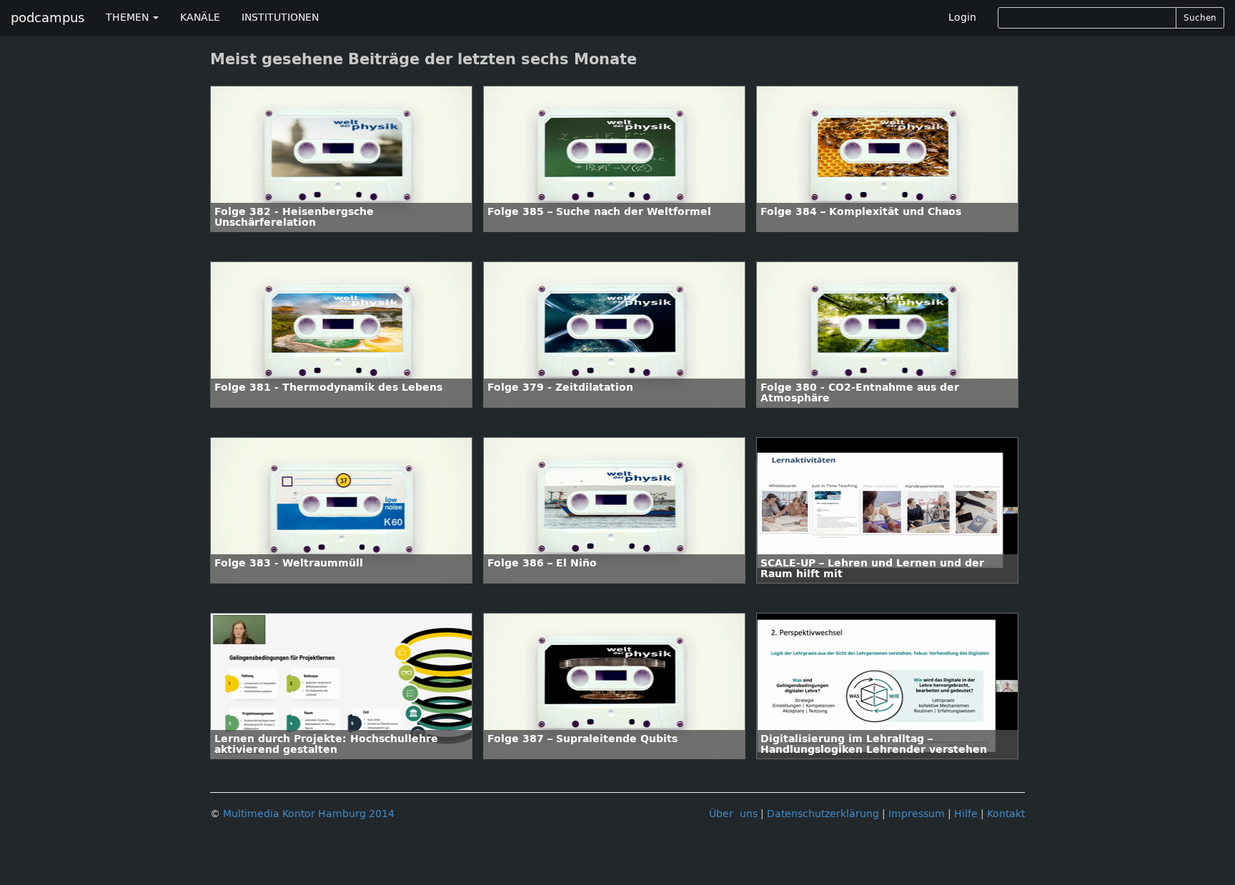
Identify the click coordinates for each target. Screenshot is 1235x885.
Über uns (733, 814)
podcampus (47, 18)
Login (962, 17)
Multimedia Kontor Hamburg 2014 (309, 814)
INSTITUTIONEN (280, 17)
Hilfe (966, 814)
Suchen (1200, 18)
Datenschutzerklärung (823, 814)
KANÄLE (200, 17)
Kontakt (1006, 814)
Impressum (916, 814)
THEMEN (129, 17)
